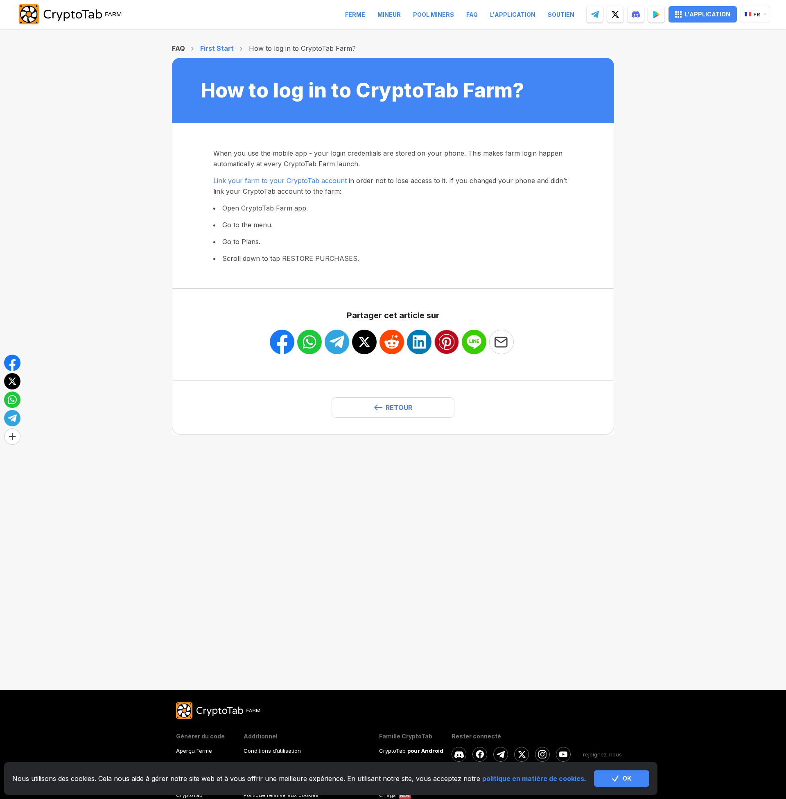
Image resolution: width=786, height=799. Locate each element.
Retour (399, 407)
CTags (387, 795)
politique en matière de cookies (533, 778)
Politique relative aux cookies (281, 795)
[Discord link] (459, 754)
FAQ (472, 14)
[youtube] (563, 754)
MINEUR (389, 14)
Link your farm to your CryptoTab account (280, 181)
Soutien (561, 14)
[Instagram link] (542, 754)
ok (627, 778)
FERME (355, 14)
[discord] (636, 14)
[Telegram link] (500, 754)
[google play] (656, 14)
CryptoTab (189, 795)
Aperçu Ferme (194, 750)
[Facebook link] (479, 754)
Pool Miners (433, 14)
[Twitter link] (521, 754)
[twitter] (615, 14)
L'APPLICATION (707, 14)
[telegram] (595, 14)
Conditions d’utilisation (272, 750)
